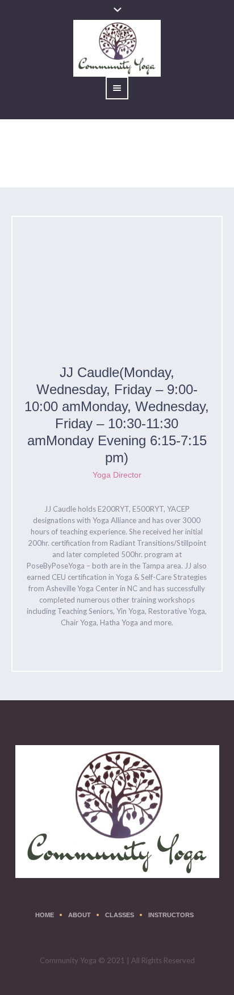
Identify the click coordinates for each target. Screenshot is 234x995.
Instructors (171, 915)
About (79, 915)
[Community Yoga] (117, 811)
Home (21, 167)
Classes (119, 915)
